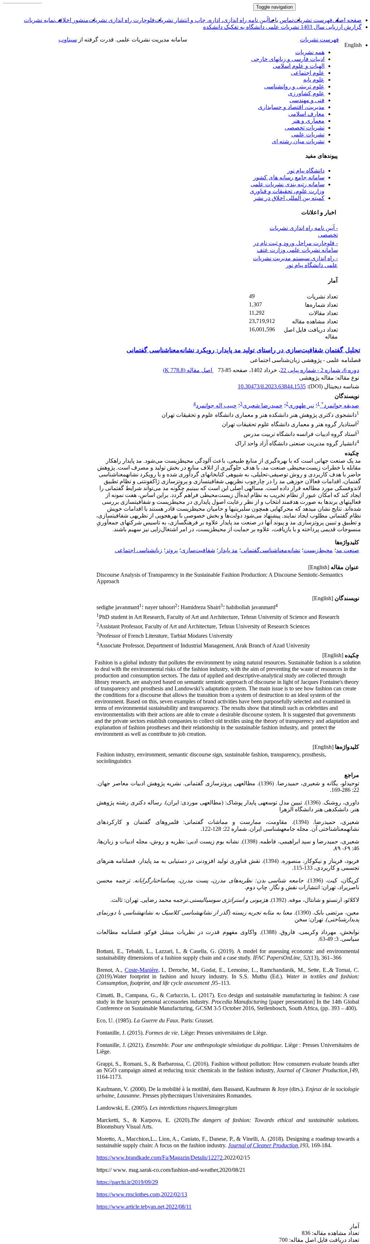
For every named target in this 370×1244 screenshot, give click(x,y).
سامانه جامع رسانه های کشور (288, 177)
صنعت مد (347, 550)
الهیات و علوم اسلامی (298, 66)
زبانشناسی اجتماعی (138, 550)
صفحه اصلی (347, 20)
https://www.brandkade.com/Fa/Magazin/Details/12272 (159, 1157)
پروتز (171, 550)
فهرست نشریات (312, 20)
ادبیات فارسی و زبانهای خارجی (287, 59)
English (353, 45)
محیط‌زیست (318, 550)
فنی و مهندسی (306, 100)
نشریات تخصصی (304, 128)
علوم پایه (313, 80)
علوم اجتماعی (307, 73)
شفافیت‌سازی (198, 550)
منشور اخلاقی (72, 20)
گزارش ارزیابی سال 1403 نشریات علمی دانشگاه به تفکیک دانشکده (282, 27)
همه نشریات (309, 52)
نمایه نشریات (39, 20)
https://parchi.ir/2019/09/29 (127, 1182)
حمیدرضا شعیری (262, 405)
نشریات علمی (307, 134)
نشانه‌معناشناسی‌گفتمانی (270, 550)
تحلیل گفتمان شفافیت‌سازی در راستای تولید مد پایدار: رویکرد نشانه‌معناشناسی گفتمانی (243, 350)
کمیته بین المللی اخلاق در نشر (289, 198)
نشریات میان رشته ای (298, 141)
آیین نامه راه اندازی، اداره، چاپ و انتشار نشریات (211, 20)
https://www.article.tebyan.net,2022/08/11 (144, 1207)
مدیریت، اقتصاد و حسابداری (291, 107)
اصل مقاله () (188, 370)
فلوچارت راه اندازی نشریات (122, 20)
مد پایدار (228, 550)
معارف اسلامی (306, 114)
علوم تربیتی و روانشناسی (294, 86)
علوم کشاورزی (306, 93)
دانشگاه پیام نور (305, 170)
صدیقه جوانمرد (340, 405)
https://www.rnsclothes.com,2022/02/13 (141, 1194)
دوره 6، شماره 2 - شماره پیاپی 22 (319, 370)
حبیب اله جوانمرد (216, 405)
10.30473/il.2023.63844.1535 (272, 386)
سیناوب (68, 39)
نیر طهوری (301, 405)
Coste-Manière (141, 970)
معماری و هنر (308, 121)
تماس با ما (280, 20)
